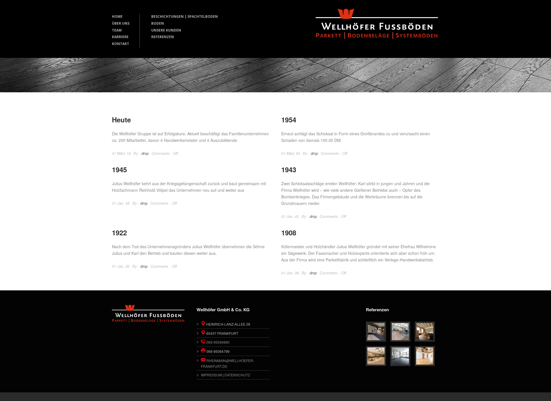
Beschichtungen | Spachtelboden (184, 16)
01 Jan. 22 (120, 266)
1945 (119, 169)
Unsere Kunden (166, 30)
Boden (157, 23)
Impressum (211, 374)
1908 (288, 232)
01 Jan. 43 (290, 216)
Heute (121, 119)
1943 (288, 169)
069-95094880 (217, 342)
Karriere (120, 36)
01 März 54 (290, 153)
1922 (119, 232)
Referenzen (162, 36)
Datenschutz (237, 374)
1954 (288, 119)
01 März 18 (121, 153)
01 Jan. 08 (290, 272)
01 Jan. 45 (120, 203)
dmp (145, 153)
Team (117, 30)
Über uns (120, 23)
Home (117, 16)
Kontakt (120, 43)
